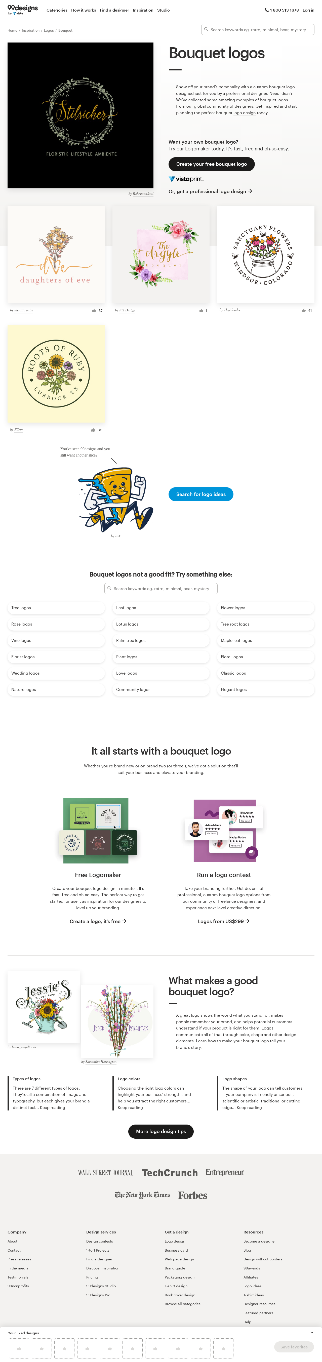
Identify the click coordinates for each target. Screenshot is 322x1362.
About (12, 1241)
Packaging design (179, 1277)
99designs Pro (98, 1295)
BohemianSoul (143, 193)
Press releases (19, 1259)
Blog (247, 1250)
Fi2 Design (127, 310)
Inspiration (143, 10)
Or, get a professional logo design (207, 191)
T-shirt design (176, 1286)
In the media (18, 1268)
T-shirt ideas (254, 1295)
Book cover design (180, 1295)
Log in (308, 10)
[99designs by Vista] (23, 10)
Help (247, 1322)
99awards (252, 1268)
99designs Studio (101, 1286)
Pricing (92, 1277)
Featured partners (258, 1313)
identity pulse (23, 310)
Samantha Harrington (101, 1061)
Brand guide (175, 1268)
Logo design (175, 1241)
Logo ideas (253, 1286)
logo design (244, 112)
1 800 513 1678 (284, 10)
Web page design (179, 1259)
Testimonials (18, 1277)
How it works (83, 10)
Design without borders (263, 1259)
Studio (163, 10)
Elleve (18, 429)
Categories (57, 10)
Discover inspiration (102, 1268)
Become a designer (260, 1241)
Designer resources (259, 1304)
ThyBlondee (232, 309)
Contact (14, 1250)
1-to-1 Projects (97, 1250)
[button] (312, 1333)
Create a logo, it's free (95, 921)
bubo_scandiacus (24, 1047)
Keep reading (52, 1107)
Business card (176, 1250)
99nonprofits (18, 1286)
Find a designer (114, 10)
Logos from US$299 (221, 921)
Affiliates (251, 1277)
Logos (49, 30)
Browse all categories (182, 1304)
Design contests (99, 1241)
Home (13, 30)
